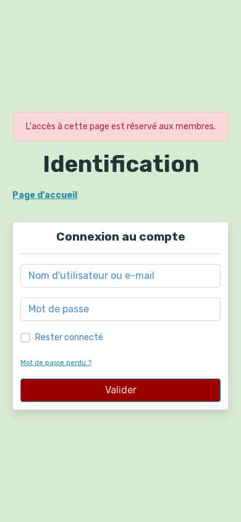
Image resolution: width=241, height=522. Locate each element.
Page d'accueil (44, 195)
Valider (121, 390)
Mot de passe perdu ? (55, 363)
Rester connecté (69, 337)
